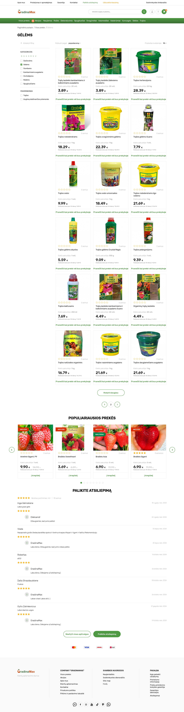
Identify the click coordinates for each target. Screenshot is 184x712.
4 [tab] (90, 483)
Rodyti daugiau (111, 393)
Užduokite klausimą (110, 3)
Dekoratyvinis (67, 21)
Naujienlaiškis (108, 674)
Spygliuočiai (79, 21)
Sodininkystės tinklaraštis (156, 3)
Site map (106, 681)
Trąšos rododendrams (67, 137)
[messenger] (74, 704)
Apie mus (21, 3)
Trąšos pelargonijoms (142, 250)
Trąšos (143, 21)
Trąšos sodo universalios (106, 193)
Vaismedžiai (103, 21)
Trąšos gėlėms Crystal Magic (108, 250)
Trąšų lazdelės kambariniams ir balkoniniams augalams (71, 81)
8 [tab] (103, 483)
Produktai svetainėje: (153, 43)
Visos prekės (24, 21)
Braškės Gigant (140, 456)
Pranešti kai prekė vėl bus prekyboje (73, 99)
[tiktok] (97, 704)
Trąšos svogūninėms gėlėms (108, 137)
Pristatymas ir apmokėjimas (41, 3)
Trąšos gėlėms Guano (142, 137)
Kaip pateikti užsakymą (155, 675)
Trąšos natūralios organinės (70, 362)
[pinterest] (103, 704)
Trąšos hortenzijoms (142, 80)
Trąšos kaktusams (66, 306)
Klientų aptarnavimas (69, 684)
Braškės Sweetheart (67, 456)
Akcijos (38, 21)
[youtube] (91, 704)
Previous (12, 450)
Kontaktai (74, 3)
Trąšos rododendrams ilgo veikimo (144, 194)
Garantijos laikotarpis (154, 691)
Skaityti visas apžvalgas (77, 634)
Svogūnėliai (91, 21)
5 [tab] (93, 483)
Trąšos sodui (63, 193)
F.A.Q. (105, 684)
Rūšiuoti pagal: (61, 43)
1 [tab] (81, 483)
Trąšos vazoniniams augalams (109, 362)
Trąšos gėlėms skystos (68, 250)
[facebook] (80, 704)
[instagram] (86, 704)
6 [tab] (96, 483)
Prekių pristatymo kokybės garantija (157, 686)
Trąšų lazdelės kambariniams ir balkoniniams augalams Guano (109, 307)
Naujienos (47, 21)
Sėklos (135, 21)
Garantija (61, 3)
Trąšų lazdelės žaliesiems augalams (107, 81)
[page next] (117, 404)
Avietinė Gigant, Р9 (28, 456)
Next (172, 450)
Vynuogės (126, 21)
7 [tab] (100, 483)
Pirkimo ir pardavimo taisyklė (72, 693)
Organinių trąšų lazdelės (144, 306)
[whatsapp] (108, 704)
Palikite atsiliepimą (90, 3)
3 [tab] (87, 483)
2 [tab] (84, 483)
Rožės (56, 21)
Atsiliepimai (155, 696)
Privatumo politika (67, 690)
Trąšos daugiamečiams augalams (148, 362)
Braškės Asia (101, 456)
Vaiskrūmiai (115, 21)
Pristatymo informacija (154, 681)
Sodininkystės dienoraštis (114, 677)
